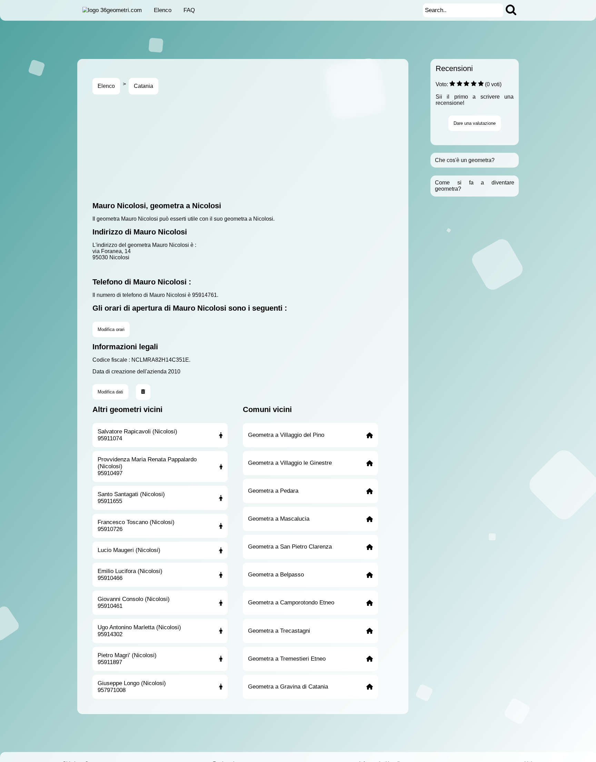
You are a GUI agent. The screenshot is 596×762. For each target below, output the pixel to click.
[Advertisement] (299, 148)
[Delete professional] (143, 392)
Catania (143, 86)
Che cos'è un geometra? (465, 160)
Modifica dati (110, 391)
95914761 (204, 295)
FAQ (189, 10)
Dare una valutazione (475, 123)
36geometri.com (121, 10)
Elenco (162, 10)
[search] (511, 10)
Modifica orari (111, 329)
